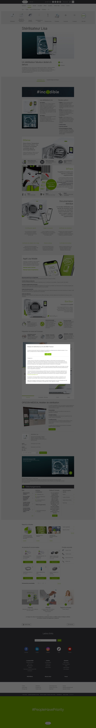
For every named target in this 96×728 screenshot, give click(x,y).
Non (49, 354)
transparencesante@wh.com (32, 374)
